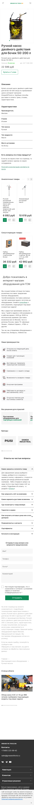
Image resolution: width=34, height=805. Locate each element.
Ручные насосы (7, 663)
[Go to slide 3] (4, 705)
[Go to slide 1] (9, 40)
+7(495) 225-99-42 (9, 751)
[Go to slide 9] (12, 705)
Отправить (17, 598)
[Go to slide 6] (8, 705)
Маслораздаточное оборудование (14, 661)
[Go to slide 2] (3, 705)
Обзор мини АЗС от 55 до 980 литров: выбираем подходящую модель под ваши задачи (15, 697)
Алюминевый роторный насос (24, 200)
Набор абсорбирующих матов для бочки (8, 254)
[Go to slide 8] (11, 705)
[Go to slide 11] (15, 705)
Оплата (11, 489)
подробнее (23, 302)
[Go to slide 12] (16, 705)
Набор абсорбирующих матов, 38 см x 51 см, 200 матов (25, 255)
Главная (4, 659)
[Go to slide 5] (7, 705)
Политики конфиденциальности (12, 799)
